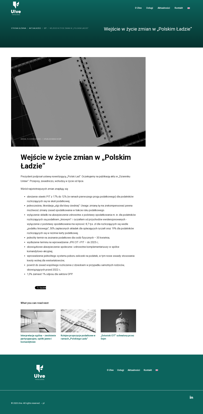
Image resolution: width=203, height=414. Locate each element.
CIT (60, 139)
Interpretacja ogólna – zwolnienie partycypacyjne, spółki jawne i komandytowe (38, 338)
